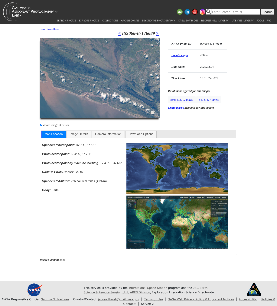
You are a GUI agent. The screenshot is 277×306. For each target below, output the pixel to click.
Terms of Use (153, 299)
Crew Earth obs (188, 20)
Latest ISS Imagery (243, 20)
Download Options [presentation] (141, 134)
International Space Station (148, 288)
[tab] (53, 134)
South (62, 172)
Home (42, 29)
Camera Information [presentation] (108, 134)
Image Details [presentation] (79, 134)
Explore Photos (89, 20)
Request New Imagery (215, 20)
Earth (50, 190)
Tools (260, 20)
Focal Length (179, 55)
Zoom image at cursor (55, 125)
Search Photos (66, 20)
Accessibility (248, 299)
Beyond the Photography (158, 20)
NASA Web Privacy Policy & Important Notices (201, 299)
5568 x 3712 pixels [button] (181, 99)
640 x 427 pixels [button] (209, 99)
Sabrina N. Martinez (55, 299)
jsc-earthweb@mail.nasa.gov (118, 299)
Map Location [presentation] (54, 134)
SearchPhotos (53, 29)
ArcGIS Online (130, 20)
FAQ (269, 20)
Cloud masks (176, 107)
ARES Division (140, 292)
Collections (110, 20)
